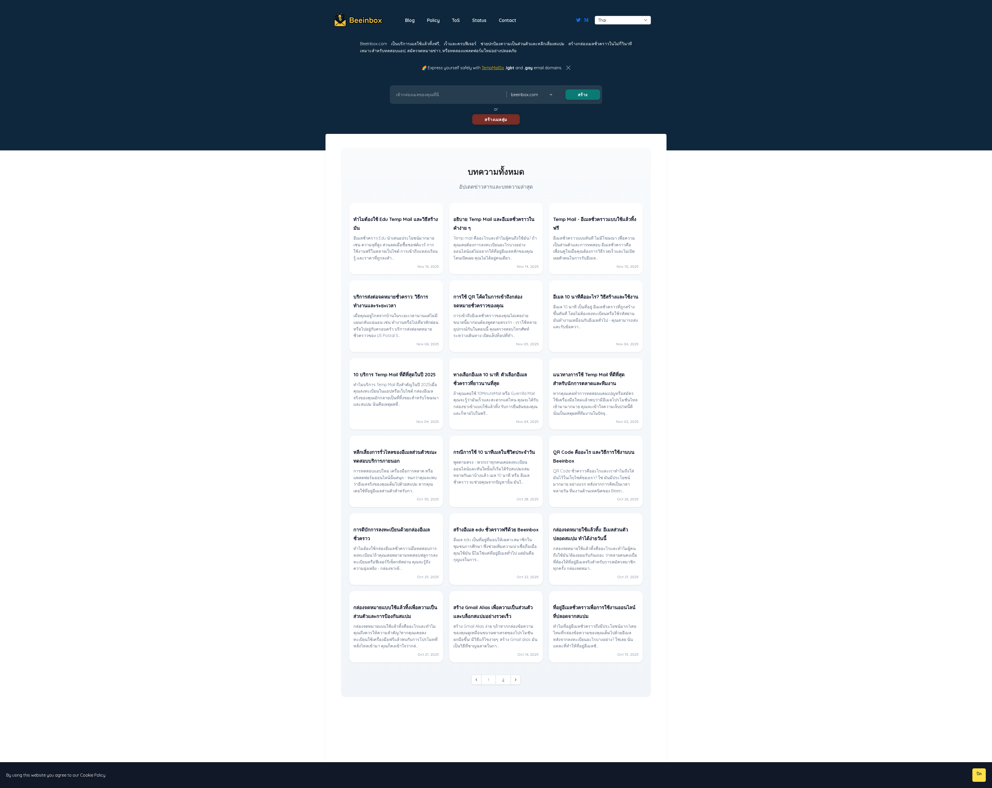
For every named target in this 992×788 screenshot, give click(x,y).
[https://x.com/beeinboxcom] (578, 20)
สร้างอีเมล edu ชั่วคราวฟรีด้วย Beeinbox (496, 530)
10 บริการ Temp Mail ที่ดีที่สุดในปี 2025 (394, 375)
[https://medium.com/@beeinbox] (586, 20)
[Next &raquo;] (516, 680)
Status (479, 20)
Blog (410, 20)
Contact (507, 20)
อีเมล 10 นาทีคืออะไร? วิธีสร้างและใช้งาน (595, 297)
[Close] (568, 67)
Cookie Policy (92, 775)
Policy (433, 20)
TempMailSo (493, 67)
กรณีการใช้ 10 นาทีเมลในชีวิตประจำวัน (494, 452)
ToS (456, 20)
